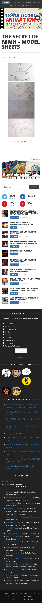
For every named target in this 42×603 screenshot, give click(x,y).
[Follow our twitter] (4, 196)
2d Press (9, 492)
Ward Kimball (9, 343)
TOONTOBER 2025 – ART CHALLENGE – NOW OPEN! (23, 233)
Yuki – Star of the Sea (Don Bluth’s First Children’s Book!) (24, 299)
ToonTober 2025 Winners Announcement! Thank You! (21, 223)
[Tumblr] (18, 5)
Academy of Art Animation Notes (18, 497)
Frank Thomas (10, 326)
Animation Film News (14, 522)
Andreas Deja (11, 503)
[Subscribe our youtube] (4, 204)
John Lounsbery (10, 329)
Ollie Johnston (10, 340)
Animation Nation (12, 528)
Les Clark (8, 332)
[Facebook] (7, 5)
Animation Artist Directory (15, 509)
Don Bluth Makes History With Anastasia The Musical (23, 270)
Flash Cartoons (11, 553)
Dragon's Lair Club (12, 547)
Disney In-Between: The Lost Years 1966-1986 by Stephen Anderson (24, 289)
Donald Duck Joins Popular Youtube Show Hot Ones (25, 280)
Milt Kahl (8, 337)
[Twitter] (22, 5)
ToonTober (10, 580)
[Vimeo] (26, 5)
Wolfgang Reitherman (12, 346)
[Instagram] (11, 5)
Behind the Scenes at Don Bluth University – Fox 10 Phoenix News (23, 242)
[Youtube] (30, 5)
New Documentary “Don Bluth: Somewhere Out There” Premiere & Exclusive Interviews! (24, 213)
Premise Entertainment (14, 575)
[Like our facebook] (22, 196)
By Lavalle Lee (24, 218)
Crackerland (10, 533)
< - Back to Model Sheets (11, 57)
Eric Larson (9, 324)
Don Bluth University (13, 542)
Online (8, 481)
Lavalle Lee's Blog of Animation (17, 564)
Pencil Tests (10, 569)
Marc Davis (9, 335)
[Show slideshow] (21, 141)
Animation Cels (11, 517)
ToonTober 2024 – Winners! (21, 251)
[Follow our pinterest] (22, 204)
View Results (21, 357)
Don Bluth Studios (12, 536)
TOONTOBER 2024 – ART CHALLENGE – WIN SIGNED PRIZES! (23, 261)
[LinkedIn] (15, 5)
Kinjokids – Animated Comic (16, 558)
